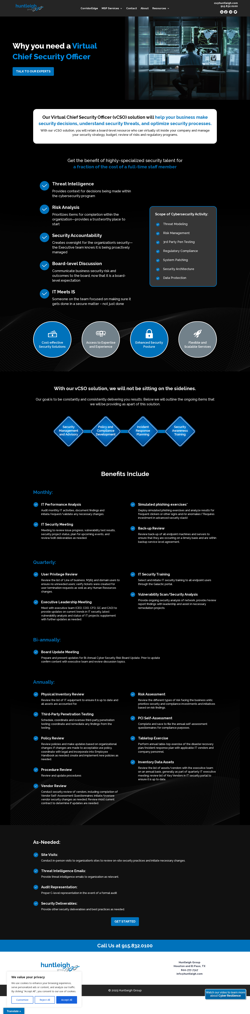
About (145, 8)
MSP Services (110, 8)
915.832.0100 (137, 946)
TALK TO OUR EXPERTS (33, 71)
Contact (131, 8)
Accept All (66, 999)
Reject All (45, 999)
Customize (22, 999)
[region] (44, 989)
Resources (159, 8)
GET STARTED (125, 921)
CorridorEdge (89, 8)
